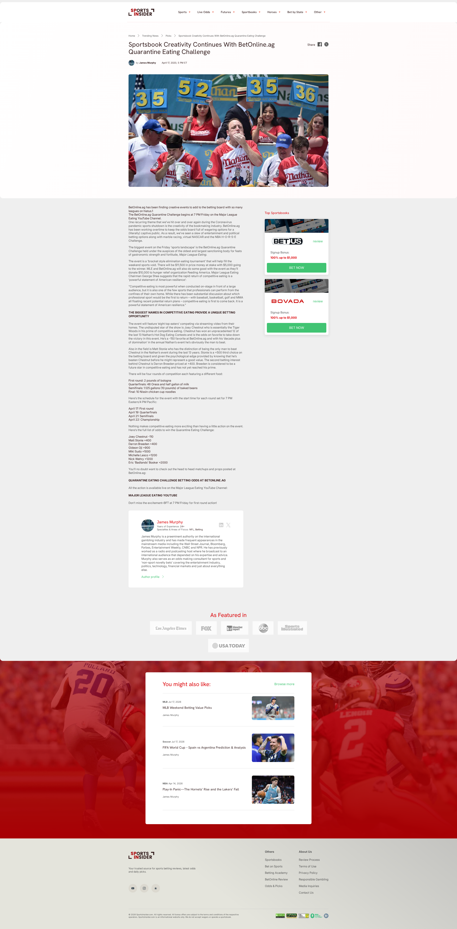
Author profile (150, 577)
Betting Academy (276, 873)
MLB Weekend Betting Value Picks (187, 708)
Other (318, 12)
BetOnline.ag (211, 247)
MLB (165, 701)
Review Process (309, 859)
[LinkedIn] (221, 525)
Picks (168, 35)
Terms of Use (307, 866)
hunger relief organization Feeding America (181, 272)
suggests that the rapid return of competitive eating (193, 276)
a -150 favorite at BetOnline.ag (186, 338)
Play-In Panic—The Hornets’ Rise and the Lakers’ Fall (201, 789)
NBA (165, 783)
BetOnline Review (276, 879)
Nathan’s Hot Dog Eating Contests (164, 335)
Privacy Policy (308, 873)
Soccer (167, 741)
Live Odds (203, 12)
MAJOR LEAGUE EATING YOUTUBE (153, 495)
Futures (226, 12)
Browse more (284, 684)
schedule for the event (157, 398)
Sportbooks (249, 12)
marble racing (172, 237)
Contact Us (306, 892)
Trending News (150, 35)
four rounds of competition (163, 374)
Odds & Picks (273, 886)
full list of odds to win (156, 430)
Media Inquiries (309, 886)
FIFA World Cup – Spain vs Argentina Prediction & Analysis (204, 747)
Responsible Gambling (313, 879)
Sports (182, 12)
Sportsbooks (273, 859)
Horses (272, 12)
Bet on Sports (273, 866)
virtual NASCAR (193, 237)
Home (132, 35)
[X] (228, 525)
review (318, 241)
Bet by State (295, 12)
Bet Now (296, 268)
